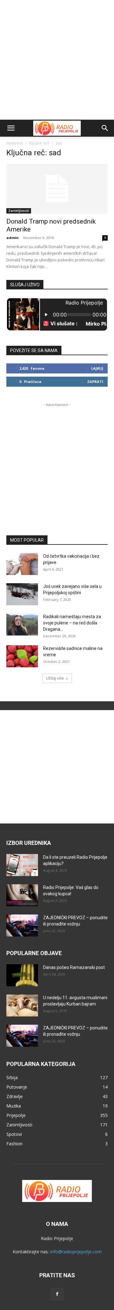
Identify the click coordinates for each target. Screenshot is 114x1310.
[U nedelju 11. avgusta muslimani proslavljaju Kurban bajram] (22, 1005)
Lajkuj (97, 368)
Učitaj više (55, 678)
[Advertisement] (57, 60)
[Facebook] (57, 1294)
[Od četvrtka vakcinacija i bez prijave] (22, 564)
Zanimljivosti (18, 210)
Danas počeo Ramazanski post (74, 967)
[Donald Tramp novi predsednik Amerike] (57, 189)
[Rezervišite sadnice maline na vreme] (22, 656)
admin (12, 237)
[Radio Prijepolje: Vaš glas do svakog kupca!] (22, 895)
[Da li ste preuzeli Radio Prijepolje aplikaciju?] (22, 865)
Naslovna (14, 143)
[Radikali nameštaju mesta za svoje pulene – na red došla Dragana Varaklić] (22, 624)
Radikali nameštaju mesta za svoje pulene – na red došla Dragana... (72, 623)
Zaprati (95, 381)
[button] (11, 128)
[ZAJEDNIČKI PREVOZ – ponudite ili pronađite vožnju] (22, 925)
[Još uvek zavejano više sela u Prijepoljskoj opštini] (22, 594)
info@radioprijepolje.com (76, 1252)
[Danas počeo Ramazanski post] (22, 975)
